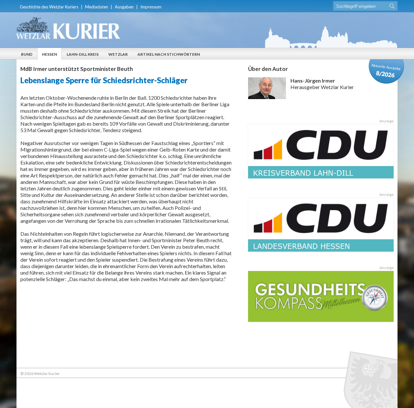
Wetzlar (118, 54)
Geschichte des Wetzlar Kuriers (49, 6)
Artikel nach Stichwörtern (168, 54)
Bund (26, 54)
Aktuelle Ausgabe (386, 71)
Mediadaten (96, 6)
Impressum (150, 6)
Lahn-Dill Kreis (83, 54)
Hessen (49, 54)
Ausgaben (124, 6)
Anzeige (386, 121)
